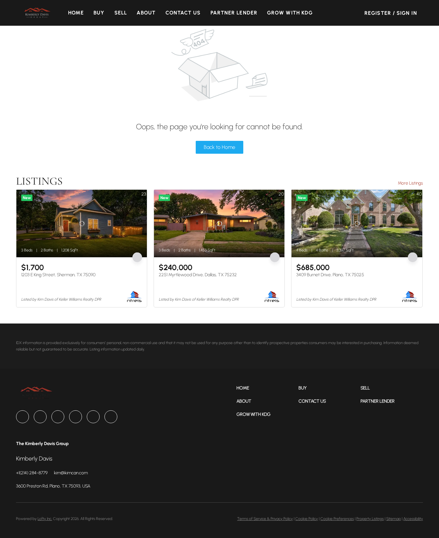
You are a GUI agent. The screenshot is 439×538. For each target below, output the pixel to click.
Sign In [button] (407, 13)
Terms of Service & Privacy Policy (265, 518)
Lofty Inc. (45, 518)
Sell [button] (120, 13)
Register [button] (377, 13)
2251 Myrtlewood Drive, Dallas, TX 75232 (198, 275)
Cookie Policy (306, 518)
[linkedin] (40, 416)
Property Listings (370, 518)
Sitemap (393, 518)
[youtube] (93, 416)
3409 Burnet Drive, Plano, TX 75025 (330, 275)
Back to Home (219, 147)
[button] (37, 12)
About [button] (146, 13)
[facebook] (22, 416)
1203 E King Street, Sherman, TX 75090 (58, 275)
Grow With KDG (290, 13)
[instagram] (75, 416)
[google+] (110, 416)
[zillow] (57, 416)
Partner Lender (234, 13)
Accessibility (413, 518)
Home (76, 13)
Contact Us (183, 13)
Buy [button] (99, 13)
